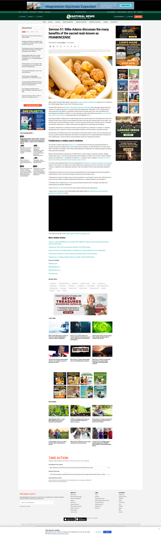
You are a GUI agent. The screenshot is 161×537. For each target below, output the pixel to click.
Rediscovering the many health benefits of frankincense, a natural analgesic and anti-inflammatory (77, 250)
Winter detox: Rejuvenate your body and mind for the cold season (80, 442)
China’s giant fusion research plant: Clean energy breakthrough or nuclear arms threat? (102, 337)
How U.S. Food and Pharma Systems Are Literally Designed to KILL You (26, 161)
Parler (120, 500)
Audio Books (47, 12)
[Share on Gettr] (75, 46)
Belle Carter (101, 357)
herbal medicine (87, 51)
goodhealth (52, 51)
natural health (83, 288)
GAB (120, 510)
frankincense (100, 50)
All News (97, 496)
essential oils (92, 50)
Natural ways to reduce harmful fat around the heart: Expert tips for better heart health (102, 420)
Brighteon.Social (122, 496)
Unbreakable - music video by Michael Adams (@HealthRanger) (39, 161)
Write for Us (73, 502)
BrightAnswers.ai (111, 12)
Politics (50, 22)
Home (19, 12)
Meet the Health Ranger (76, 496)
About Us (130, 12)
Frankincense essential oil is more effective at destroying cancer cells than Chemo (73, 253)
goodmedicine (59, 51)
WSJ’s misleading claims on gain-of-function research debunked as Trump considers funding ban (58, 337)
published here (66, 526)
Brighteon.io (121, 494)
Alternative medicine (58, 26)
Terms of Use (74, 512)
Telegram (121, 498)
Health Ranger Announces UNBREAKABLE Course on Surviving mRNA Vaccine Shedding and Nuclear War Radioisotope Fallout (38, 151)
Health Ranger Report (26, 133)
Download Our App (121, 12)
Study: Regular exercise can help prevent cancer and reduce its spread (57, 443)
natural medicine (56, 52)
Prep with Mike (33, 12)
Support (72, 500)
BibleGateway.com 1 (54, 267)
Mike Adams (95, 51)
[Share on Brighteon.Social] (50, 46)
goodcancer (107, 50)
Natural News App (99, 502)
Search (141, 12)
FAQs (135, 12)
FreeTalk (121, 506)
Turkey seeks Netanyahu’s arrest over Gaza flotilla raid (32, 71)
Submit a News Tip (75, 508)
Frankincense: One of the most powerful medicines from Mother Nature (69, 247)
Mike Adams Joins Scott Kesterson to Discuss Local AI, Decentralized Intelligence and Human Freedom (25, 150)
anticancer (73, 50)
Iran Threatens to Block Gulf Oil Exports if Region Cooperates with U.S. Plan (32, 90)
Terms (57, 523)
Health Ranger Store (99, 498)
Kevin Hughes (62, 42)
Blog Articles (98, 506)
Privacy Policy (74, 510)
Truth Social (121, 502)
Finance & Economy (81, 22)
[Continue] (51, 502)
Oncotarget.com (53, 273)
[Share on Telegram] (64, 46)
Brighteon (25, 12)
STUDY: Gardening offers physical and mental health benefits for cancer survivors (79, 420)
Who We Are (73, 494)
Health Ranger (67, 51)
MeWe (120, 508)
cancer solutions (81, 50)
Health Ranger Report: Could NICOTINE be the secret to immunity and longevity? (57, 420)
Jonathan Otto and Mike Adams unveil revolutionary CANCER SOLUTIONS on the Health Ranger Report (101, 443)
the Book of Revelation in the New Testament (77, 107)
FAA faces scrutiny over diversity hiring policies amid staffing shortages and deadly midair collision (101, 361)
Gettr (120, 504)
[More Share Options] (78, 46)
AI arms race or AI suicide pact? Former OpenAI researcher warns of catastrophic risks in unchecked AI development (80, 337)
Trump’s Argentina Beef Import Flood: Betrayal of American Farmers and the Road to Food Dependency (32, 83)
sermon (78, 52)
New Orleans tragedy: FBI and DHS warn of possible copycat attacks (79, 360)
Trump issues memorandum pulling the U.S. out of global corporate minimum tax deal (58, 361)
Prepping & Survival (95, 22)
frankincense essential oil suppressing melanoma (97, 163)
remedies (64, 52)
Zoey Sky (78, 357)
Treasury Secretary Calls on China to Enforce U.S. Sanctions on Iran (31, 96)
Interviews (40, 12)
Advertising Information (76, 506)
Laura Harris (57, 357)
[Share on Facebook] (57, 46)
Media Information (75, 504)
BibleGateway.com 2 (54, 270)
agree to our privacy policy (60, 533)
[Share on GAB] (71, 46)
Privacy (54, 523)
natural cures (102, 51)
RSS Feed (97, 508)
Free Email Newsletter (76, 498)
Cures (87, 50)
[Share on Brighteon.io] (54, 46)
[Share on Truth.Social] (68, 46)
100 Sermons (55, 50)
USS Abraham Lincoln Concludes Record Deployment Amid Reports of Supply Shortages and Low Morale (32, 50)
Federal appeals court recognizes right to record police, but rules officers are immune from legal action (32, 65)
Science (106, 22)
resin (74, 52)
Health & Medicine (68, 22)
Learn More (98, 532)
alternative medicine (64, 50)
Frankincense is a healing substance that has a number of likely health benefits (72, 257)
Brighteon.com (53, 263)
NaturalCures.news (58, 188)
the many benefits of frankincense (87, 102)
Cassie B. (57, 333)
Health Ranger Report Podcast (102, 500)
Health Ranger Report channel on (76, 233)
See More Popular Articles (32, 105)
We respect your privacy (25, 506)
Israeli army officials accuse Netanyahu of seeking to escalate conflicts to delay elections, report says (32, 43)
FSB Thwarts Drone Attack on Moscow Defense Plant (32, 36)
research (69, 52)
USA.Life (121, 512)
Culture (57, 22)
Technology (114, 22)
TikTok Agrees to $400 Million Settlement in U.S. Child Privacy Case (31, 76)
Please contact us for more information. (58, 481)
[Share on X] (61, 46)
